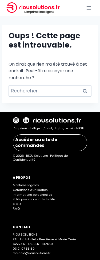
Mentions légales (26, 185)
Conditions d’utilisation (30, 190)
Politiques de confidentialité (34, 199)
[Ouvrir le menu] (89, 8)
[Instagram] (16, 120)
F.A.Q (16, 208)
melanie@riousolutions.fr (31, 253)
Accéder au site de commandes (36, 142)
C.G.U (17, 204)
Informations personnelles (32, 195)
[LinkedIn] (26, 120)
